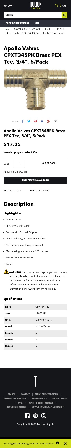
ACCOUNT (8, 6)
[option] (35, 89)
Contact (25, 394)
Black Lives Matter (16, 407)
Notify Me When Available (35, 180)
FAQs (20, 403)
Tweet (28, 121)
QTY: (6, 164)
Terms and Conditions (46, 394)
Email (55, 121)
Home (7, 29)
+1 (48, 121)
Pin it (35, 121)
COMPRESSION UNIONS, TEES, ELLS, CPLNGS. (39, 29)
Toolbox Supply (45, 424)
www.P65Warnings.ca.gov (42, 289)
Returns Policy (39, 399)
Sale (37, 23)
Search (11, 394)
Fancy (42, 121)
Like (22, 121)
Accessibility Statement (41, 403)
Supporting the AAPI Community (48, 407)
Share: (15, 122)
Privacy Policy (59, 399)
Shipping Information (15, 399)
